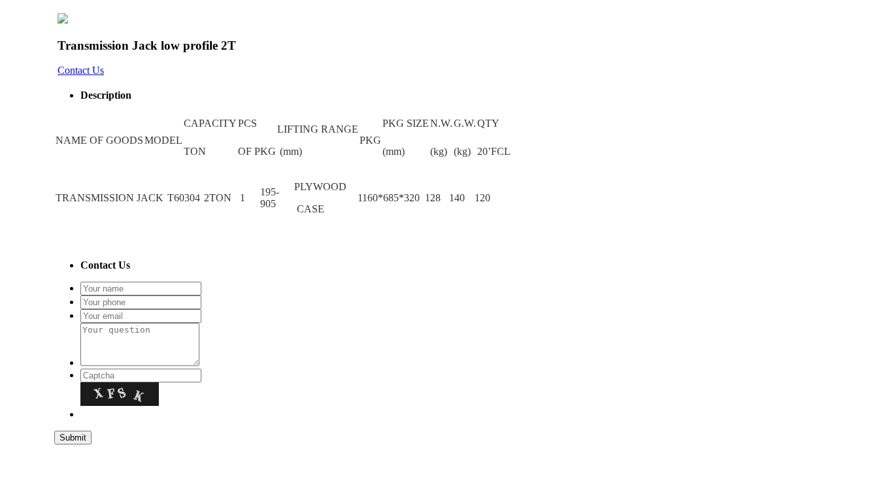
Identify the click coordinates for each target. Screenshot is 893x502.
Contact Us (81, 70)
